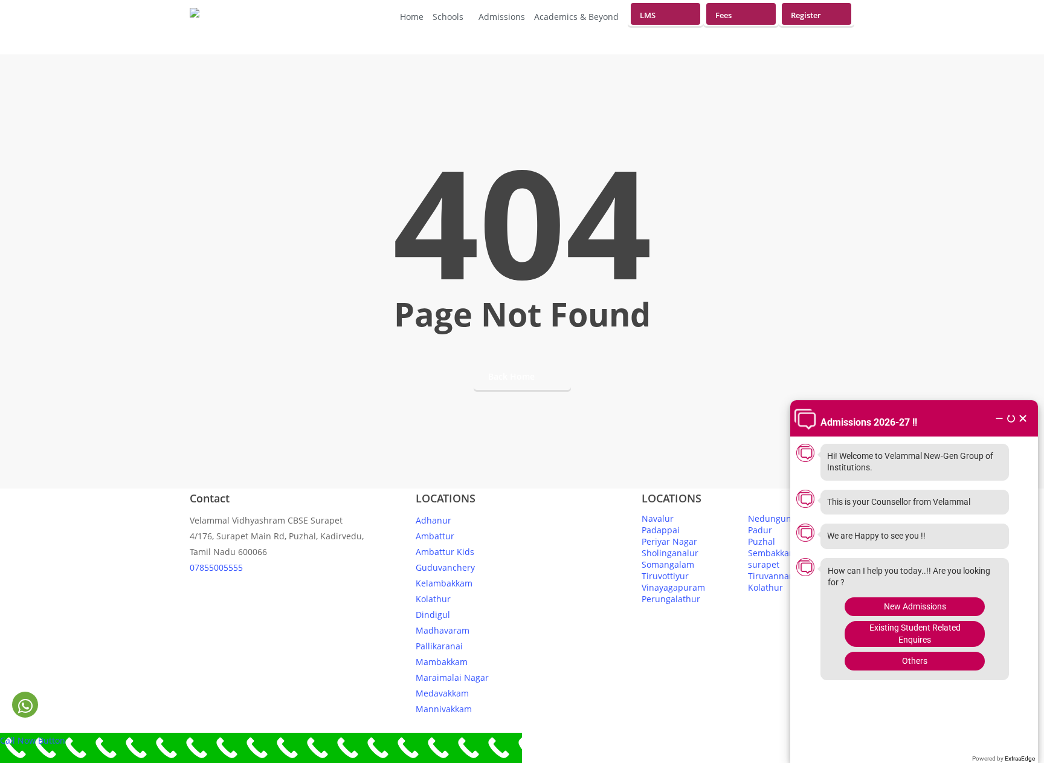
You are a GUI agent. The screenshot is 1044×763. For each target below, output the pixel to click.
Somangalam (668, 564)
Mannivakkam (444, 709)
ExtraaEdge (1020, 758)
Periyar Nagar (669, 541)
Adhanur (433, 520)
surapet (763, 564)
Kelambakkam (444, 583)
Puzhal (761, 541)
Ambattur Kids (445, 551)
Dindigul (433, 614)
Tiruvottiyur (665, 576)
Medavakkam (442, 693)
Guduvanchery (445, 567)
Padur (760, 530)
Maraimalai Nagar (452, 677)
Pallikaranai (439, 646)
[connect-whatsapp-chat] (25, 705)
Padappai (661, 530)
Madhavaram (442, 630)
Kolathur (433, 599)
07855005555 (216, 567)
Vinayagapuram (673, 587)
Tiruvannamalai (779, 576)
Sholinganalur (670, 553)
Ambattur (435, 536)
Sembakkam (772, 553)
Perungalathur (671, 599)
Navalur (658, 518)
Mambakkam (442, 661)
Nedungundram (780, 518)
